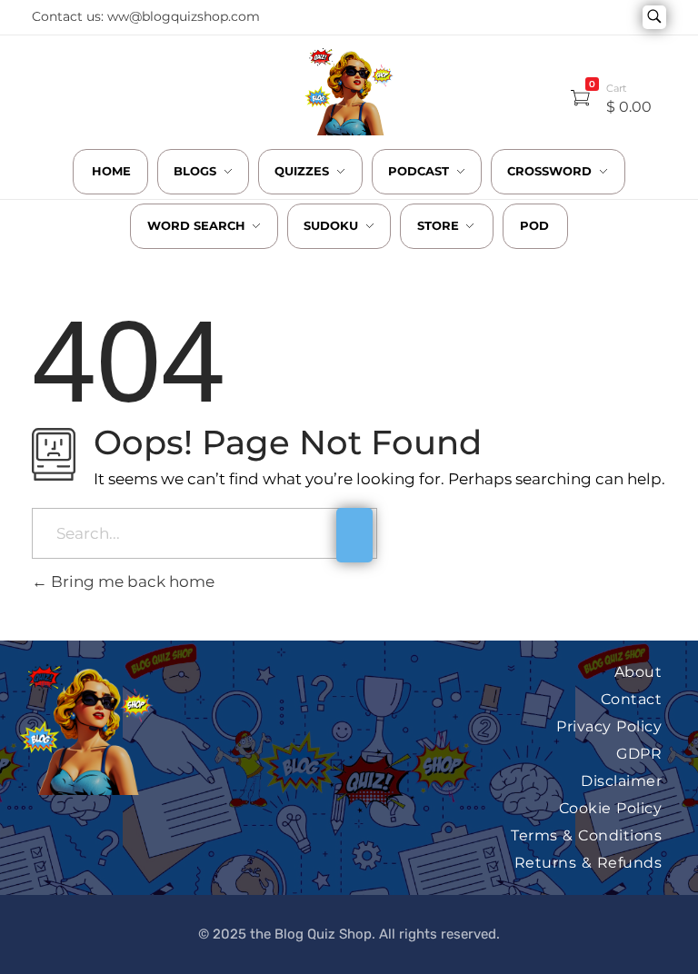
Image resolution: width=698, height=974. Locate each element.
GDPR (639, 753)
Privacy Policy (609, 726)
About (638, 672)
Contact (632, 699)
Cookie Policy (611, 808)
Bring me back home (130, 581)
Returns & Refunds (588, 862)
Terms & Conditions (586, 835)
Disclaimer (621, 781)
